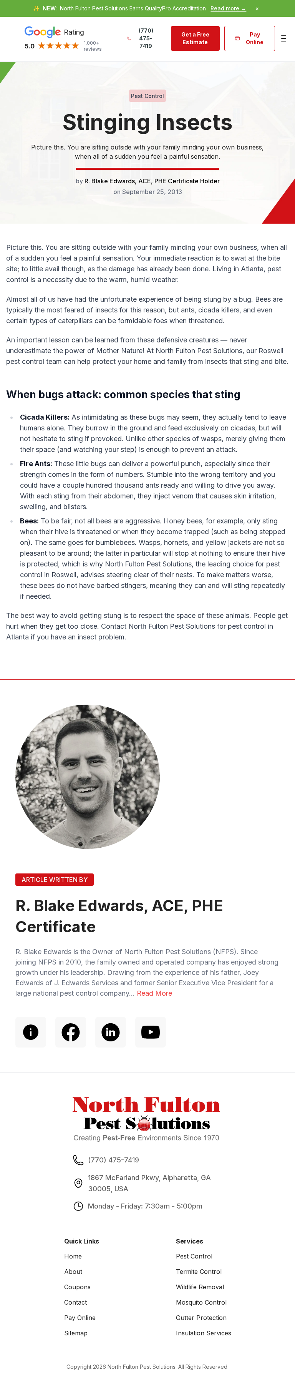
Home (73, 1256)
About (73, 1271)
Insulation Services (203, 1333)
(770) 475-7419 (146, 38)
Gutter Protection (201, 1318)
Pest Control (194, 1256)
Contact (75, 1302)
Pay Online (255, 38)
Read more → (228, 8)
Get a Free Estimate (195, 38)
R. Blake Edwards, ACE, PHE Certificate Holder (152, 181)
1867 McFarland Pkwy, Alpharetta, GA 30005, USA (149, 1183)
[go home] (146, 1119)
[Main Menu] (283, 38)
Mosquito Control (201, 1302)
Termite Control (199, 1271)
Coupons (77, 1287)
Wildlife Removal (200, 1287)
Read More (154, 993)
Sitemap (76, 1333)
